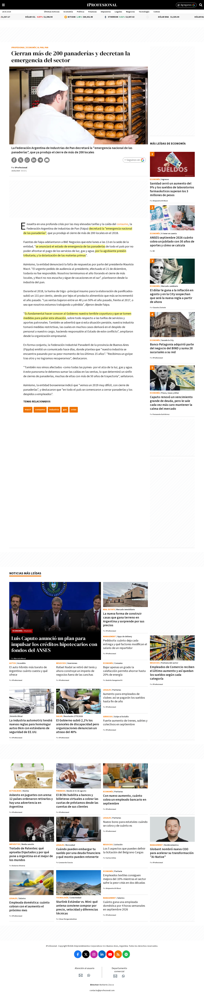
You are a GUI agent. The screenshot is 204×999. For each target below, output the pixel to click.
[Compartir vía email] (47, 160)
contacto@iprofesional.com (102, 990)
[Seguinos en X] (86, 954)
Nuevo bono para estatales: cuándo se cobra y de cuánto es (125, 824)
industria (54, 409)
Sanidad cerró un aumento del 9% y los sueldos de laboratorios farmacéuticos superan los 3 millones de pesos (172, 189)
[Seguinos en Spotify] (126, 954)
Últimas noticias (51, 11)
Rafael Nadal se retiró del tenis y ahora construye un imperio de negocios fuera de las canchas (76, 671)
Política (80, 11)
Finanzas (92, 11)
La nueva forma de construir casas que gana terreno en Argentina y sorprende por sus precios (123, 619)
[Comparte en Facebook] (14, 160)
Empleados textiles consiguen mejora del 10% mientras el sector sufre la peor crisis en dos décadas (124, 879)
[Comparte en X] (20, 160)
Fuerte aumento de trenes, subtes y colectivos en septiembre (125, 722)
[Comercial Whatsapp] (123, 976)
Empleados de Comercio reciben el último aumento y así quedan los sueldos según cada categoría (172, 673)
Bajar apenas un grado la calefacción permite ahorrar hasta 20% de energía (124, 671)
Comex (157, 11)
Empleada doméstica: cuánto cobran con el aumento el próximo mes (29, 906)
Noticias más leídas (25, 573)
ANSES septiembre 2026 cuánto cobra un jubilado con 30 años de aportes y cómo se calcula (172, 241)
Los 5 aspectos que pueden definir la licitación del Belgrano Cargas (124, 850)
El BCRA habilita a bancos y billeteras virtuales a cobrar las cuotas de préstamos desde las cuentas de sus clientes (77, 801)
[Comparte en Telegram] (40, 160)
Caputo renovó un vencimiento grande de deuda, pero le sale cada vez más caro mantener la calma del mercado (171, 403)
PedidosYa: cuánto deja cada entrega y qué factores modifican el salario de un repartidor (125, 644)
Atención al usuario (84, 968)
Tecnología (144, 11)
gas (65, 409)
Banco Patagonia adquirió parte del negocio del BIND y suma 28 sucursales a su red (172, 348)
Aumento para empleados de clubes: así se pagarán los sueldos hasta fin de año (124, 697)
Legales (118, 11)
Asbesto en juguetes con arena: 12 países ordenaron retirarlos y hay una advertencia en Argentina (31, 801)
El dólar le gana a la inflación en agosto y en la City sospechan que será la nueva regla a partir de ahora (171, 296)
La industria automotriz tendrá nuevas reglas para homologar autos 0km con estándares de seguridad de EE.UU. (30, 726)
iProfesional (18, 47)
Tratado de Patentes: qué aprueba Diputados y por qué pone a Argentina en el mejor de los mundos (31, 854)
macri (28, 409)
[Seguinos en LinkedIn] (102, 954)
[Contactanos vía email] (80, 975)
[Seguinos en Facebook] (78, 954)
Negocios (130, 11)
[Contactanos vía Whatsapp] (89, 975)
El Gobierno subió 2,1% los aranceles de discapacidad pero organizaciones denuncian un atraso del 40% (77, 726)
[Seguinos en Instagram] (94, 954)
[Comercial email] (115, 976)
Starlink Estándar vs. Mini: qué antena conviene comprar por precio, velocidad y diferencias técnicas (77, 907)
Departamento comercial (119, 970)
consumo (122, 224)
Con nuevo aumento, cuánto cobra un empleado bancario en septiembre (124, 800)
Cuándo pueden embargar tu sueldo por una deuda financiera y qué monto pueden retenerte (78, 853)
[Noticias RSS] (118, 954)
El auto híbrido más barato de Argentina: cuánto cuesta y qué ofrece (28, 671)
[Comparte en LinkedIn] (33, 160)
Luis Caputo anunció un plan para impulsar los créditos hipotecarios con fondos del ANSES (54, 644)
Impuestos (106, 11)
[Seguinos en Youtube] (110, 954)
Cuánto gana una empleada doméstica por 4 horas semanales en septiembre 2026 (124, 905)
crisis (73, 409)
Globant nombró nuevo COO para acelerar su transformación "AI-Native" (172, 853)
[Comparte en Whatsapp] (27, 160)
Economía (68, 11)
